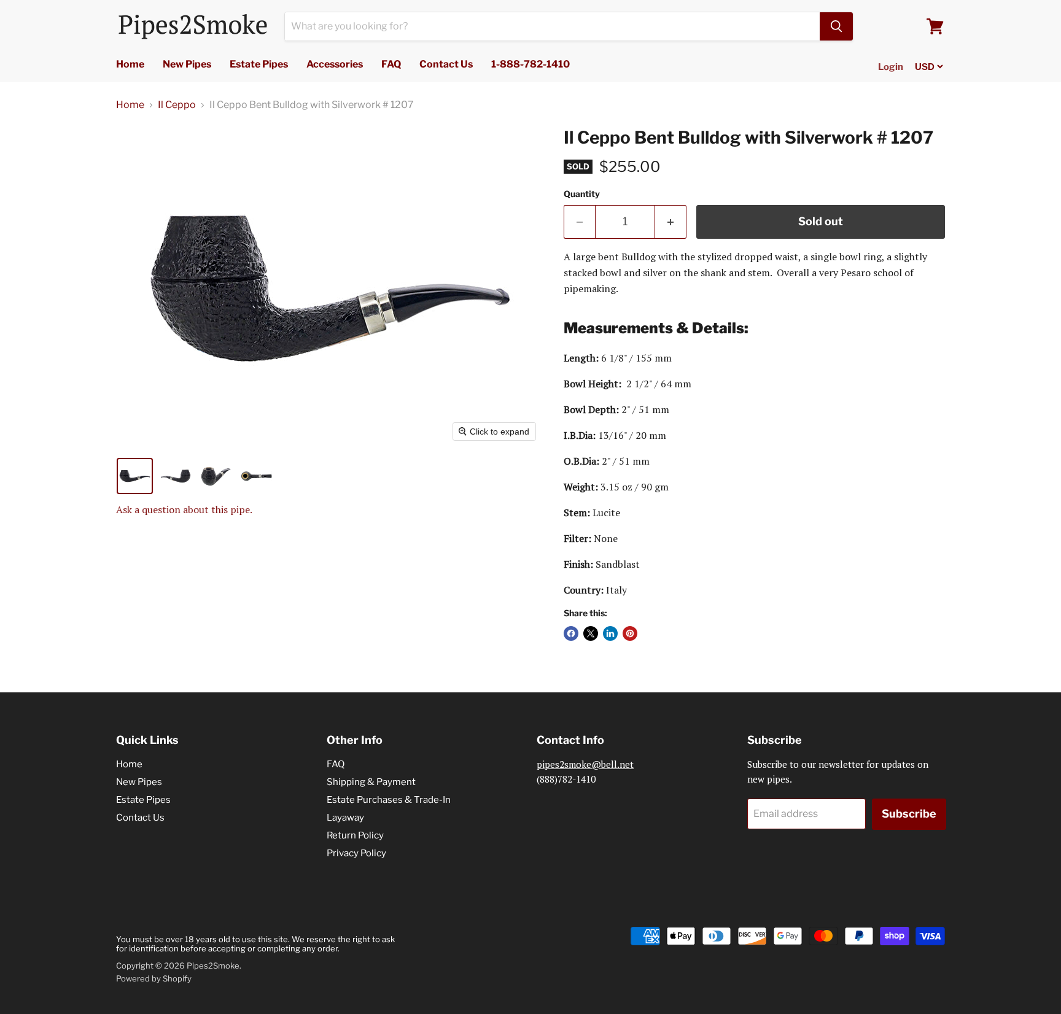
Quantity (582, 194)
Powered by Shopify (154, 978)
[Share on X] (590, 633)
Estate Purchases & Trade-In (389, 799)
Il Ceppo (177, 104)
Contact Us (446, 64)
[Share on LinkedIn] (610, 633)
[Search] (836, 26)
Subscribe (909, 813)
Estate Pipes (259, 64)
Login (890, 66)
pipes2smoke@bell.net (585, 764)
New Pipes (187, 64)
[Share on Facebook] (571, 633)
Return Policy (355, 835)
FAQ (391, 64)
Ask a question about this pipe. (184, 509)
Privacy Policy (356, 853)
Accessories (334, 64)
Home (130, 64)
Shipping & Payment (371, 782)
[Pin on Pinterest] (630, 633)
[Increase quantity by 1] (670, 222)
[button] (135, 476)
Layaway (345, 817)
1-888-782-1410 (530, 64)
